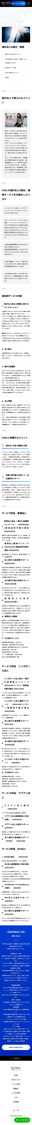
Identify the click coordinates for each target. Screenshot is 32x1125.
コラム (16, 1097)
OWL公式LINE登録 (23, 1120)
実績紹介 (16, 1088)
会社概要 (16, 1102)
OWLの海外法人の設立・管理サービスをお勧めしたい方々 (16, 61)
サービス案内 (16, 1084)
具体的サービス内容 (10, 68)
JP (14, 1110)
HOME (16, 1075)
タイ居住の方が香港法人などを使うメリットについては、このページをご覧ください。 (16, 227)
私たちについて (16, 1080)
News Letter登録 (20, 3)
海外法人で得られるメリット (13, 54)
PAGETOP (16, 1058)
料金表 (7, 77)
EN (18, 1110)
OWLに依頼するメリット (12, 73)
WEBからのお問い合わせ (16, 1047)
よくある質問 (16, 1093)
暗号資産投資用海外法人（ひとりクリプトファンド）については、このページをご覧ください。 (16, 251)
